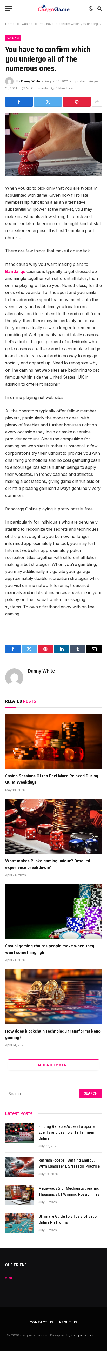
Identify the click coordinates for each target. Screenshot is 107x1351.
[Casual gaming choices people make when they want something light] (53, 911)
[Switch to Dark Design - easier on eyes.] (90, 8)
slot (8, 1277)
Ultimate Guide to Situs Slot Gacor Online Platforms (68, 1219)
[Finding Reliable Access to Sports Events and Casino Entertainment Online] (19, 1133)
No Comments (37, 88)
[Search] (99, 8)
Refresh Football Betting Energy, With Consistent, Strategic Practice (69, 1163)
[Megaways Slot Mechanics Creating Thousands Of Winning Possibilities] (19, 1195)
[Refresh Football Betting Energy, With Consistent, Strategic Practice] (19, 1167)
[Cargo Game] (53, 8)
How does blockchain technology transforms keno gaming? (53, 1034)
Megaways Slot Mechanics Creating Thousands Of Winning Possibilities (68, 1191)
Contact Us (41, 1322)
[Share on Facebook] (19, 102)
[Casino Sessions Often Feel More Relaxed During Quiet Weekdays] (53, 741)
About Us (68, 1322)
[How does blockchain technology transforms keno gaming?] (53, 996)
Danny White (30, 81)
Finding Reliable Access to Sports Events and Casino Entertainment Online (67, 1132)
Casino (13, 37)
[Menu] (8, 8)
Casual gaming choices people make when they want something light (49, 949)
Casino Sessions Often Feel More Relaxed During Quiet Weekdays (51, 779)
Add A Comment (53, 1065)
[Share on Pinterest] (77, 102)
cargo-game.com (85, 1335)
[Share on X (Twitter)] (48, 102)
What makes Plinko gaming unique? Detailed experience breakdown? (47, 864)
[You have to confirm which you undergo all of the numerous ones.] (53, 144)
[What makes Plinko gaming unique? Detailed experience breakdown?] (53, 826)
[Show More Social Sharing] (97, 102)
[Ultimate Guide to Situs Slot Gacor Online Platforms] (19, 1223)
